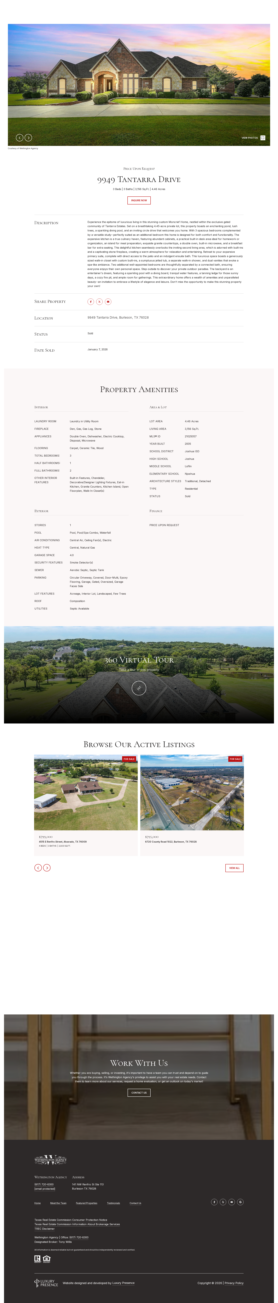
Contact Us (135, 1203)
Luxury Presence (123, 1283)
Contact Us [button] (139, 1092)
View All (234, 868)
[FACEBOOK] (214, 1202)
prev (19, 137)
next (28, 137)
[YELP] (223, 1202)
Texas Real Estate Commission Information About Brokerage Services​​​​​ (77, 1224)
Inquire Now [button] (139, 200)
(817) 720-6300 (44, 1184)
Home (37, 1203)
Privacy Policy (234, 1283)
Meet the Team (58, 1203)
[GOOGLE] (240, 1202)
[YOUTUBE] (231, 1202)
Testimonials (113, 1203)
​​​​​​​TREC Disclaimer (44, 1228)
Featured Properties (86, 1203)
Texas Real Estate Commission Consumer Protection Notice (70, 1219)
